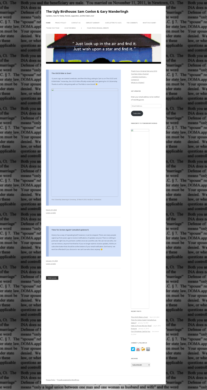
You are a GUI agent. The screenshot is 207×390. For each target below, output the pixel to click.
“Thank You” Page (52, 28)
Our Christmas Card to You (140, 331)
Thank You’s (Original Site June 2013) (144, 71)
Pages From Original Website (98, 28)
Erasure (134, 328)
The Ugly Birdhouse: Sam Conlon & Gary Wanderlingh (87, 11)
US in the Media (70, 28)
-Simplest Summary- (93, 23)
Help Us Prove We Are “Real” (141, 326)
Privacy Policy (60, 23)
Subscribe (137, 113)
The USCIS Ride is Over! (61, 73)
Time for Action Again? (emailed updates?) (70, 230)
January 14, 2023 (52, 261)
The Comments (132, 23)
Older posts (52, 278)
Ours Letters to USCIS (113, 23)
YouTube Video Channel (140, 74)
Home (48, 23)
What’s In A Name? (149, 23)
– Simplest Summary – (139, 77)
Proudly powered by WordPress (68, 380)
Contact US (75, 23)
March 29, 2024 (51, 210)
